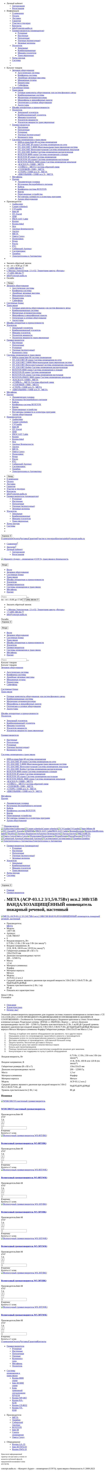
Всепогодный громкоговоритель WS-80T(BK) (23, 1143)
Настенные (23, 35)
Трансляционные (26, 55)
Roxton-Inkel (18, 224)
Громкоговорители (21, 125)
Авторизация (18, 6)
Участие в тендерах (21, 23)
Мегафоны (17, 177)
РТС (14, 246)
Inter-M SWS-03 (19, 1447)
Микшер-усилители (27, 53)
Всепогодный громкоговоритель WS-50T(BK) (23, 1212)
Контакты (16, 25)
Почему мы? (12, 1010)
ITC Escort (17, 214)
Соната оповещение (18, 1433)
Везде (9, 569)
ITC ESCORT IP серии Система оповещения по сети (42, 144)
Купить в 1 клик (8, 1133)
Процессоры (23, 82)
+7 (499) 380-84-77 (15, 268)
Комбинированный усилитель (32, 115)
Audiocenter (17, 204)
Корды (21, 191)
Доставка (16, 18)
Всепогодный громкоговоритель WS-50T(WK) (24, 1246)
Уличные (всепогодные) (29, 40)
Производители (14, 417)
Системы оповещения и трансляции (29, 139)
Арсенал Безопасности (23, 229)
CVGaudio (17, 209)
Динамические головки (29, 182)
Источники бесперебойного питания (35, 184)
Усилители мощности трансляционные (36, 122)
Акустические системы (29, 73)
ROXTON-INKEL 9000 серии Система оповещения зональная (47, 162)
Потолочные (24, 38)
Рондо (15, 243)
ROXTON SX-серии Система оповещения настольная (43, 159)
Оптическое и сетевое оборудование (35, 102)
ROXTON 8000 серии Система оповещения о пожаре (43, 154)
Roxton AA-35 (18, 1444)
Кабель (21, 186)
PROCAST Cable (20, 219)
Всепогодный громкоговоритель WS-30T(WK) (24, 1315)
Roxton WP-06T (19, 1398)
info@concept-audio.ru (22, 28)
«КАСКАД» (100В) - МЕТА (31, 164)
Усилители (17, 45)
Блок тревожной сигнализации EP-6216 (18, 1392)
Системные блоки (20, 87)
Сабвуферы (23, 85)
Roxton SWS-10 (19, 1449)
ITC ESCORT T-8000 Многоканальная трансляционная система (48, 147)
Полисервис (18, 239)
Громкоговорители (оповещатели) (28, 30)
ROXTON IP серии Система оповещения (37, 157)
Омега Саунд (18, 236)
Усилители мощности (28, 120)
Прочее (15, 179)
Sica (14, 226)
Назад (10, 283)
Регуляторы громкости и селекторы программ (39, 196)
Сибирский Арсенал (21, 248)
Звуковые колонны (26, 43)
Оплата (15, 16)
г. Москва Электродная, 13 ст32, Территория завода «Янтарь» (36, 270)
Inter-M (15, 211)
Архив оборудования (28, 199)
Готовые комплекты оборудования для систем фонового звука (47, 92)
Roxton (15, 221)
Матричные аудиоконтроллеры (32, 97)
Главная (10, 890)
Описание (11, 1005)
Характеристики (14, 1007)
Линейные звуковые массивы (31, 78)
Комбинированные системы (31, 95)
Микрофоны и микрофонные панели (35, 100)
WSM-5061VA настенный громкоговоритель (23, 1109)
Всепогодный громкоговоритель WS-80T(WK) (24, 1177)
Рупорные (22, 33)
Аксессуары (23, 105)
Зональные (23, 48)
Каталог (9, 665)
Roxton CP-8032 (19, 1405)
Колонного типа (25, 137)
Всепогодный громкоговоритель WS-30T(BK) (23, 1280)
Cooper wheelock (20, 206)
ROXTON (17, 1427)
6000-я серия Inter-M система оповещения (37, 142)
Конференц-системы (27, 75)
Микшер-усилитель (27, 117)
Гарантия (16, 21)
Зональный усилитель (28, 112)
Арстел (15, 231)
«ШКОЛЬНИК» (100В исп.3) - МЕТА (35, 174)
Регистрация (18, 8)
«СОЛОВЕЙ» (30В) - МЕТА (31, 169)
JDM (14, 216)
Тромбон (16, 253)
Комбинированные (27, 50)
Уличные (16, 1356)
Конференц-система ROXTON (32, 189)
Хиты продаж (18, 58)
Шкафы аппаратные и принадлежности (30, 107)
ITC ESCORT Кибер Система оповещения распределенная (45, 152)
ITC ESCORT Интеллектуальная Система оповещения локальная (48, 149)
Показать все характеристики (20, 990)
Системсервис (19, 251)
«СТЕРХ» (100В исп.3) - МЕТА (32, 172)
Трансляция (17, 90)
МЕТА (15, 234)
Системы (16, 60)
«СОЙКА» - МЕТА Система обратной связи (38, 167)
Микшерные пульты (27, 80)
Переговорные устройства (30, 194)
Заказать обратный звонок (19, 263)
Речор (15, 241)
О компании (18, 13)
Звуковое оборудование (23, 70)
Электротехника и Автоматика (26, 256)
